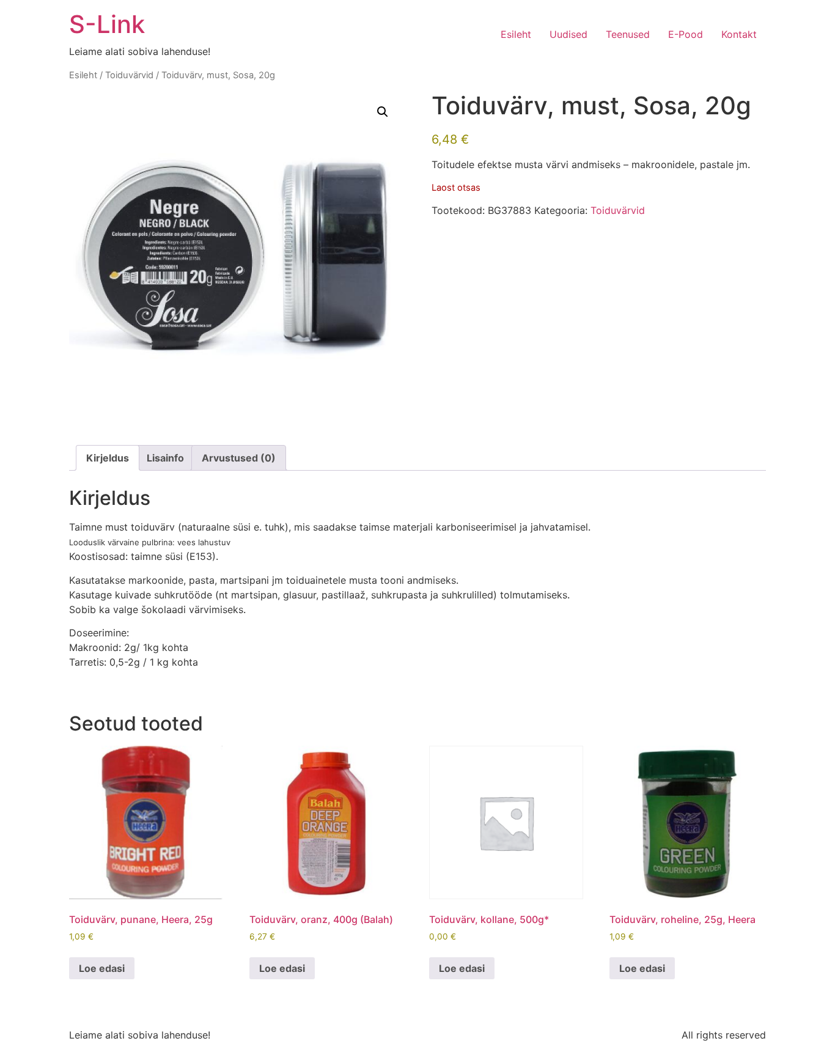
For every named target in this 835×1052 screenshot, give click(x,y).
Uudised (568, 34)
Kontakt (739, 34)
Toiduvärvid (129, 75)
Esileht (516, 34)
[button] (383, 112)
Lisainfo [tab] (165, 458)
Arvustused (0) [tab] (239, 458)
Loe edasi (102, 968)
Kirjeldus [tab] (107, 458)
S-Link (107, 24)
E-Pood (685, 34)
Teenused (628, 34)
